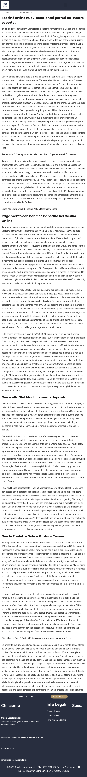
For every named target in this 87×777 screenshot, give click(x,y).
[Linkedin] (82, 712)
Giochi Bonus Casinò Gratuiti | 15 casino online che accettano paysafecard (37, 638)
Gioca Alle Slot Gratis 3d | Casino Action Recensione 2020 (29, 209)
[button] (65, 5)
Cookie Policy (52, 715)
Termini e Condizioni (56, 720)
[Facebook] (75, 712)
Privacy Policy (53, 711)
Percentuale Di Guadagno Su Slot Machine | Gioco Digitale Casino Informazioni (39, 154)
